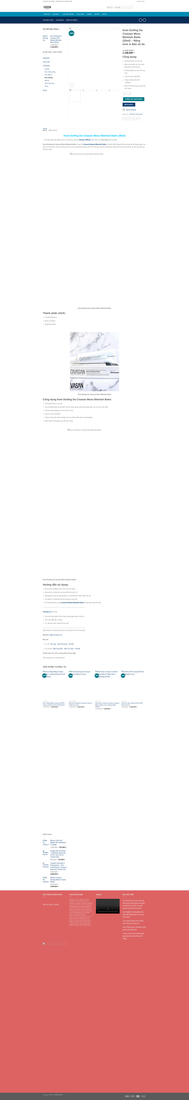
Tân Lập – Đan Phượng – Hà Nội (62, 644)
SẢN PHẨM (56, 14)
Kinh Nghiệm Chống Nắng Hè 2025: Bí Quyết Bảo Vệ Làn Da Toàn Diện (133, 914)
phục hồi (82, 921)
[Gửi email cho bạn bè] (131, 118)
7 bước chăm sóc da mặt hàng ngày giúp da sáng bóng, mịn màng (133, 936)
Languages (141, 1)
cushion (78, 903)
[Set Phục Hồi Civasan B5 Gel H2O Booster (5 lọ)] (133, 685)
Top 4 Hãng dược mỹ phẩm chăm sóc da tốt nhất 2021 (134, 928)
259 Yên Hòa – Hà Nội (51, 904)
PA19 (45, 90)
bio (77, 900)
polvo (88, 921)
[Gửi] (131, 7)
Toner (46, 86)
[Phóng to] (72, 85)
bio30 (81, 900)
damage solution (85, 906)
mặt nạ (72, 921)
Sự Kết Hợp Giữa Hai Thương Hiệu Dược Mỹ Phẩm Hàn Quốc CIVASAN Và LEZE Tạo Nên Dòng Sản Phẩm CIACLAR (134, 904)
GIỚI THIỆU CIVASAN (68, 14)
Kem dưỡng (71, 20)
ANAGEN (46, 58)
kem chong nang (86, 909)
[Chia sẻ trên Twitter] (128, 118)
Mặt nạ (47, 80)
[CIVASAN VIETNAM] (51, 7)
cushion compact (87, 903)
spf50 (71, 924)
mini (88, 918)
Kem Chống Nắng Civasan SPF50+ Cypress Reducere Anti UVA (80, 914)
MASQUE (82, 918)
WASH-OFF (86, 924)
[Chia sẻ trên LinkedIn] (138, 118)
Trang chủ (48, 20)
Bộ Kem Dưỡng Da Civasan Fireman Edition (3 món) (80, 704)
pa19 (77, 921)
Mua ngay (129, 104)
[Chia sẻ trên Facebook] (124, 118)
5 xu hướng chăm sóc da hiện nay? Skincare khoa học (133, 922)
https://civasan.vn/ (56, 635)
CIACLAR (46, 62)
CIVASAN (60, 20)
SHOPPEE (96, 14)
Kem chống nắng (50, 72)
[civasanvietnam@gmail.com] (137, 14)
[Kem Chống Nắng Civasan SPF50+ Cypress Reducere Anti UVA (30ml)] (55, 685)
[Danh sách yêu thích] (135, 7)
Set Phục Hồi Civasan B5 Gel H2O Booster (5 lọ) (132, 704)
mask (75, 918)
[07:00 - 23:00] (141, 14)
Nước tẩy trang (49, 83)
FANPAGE (89, 14)
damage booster (74, 906)
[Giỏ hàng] (145, 7)
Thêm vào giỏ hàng (133, 99)
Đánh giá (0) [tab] (52, 130)
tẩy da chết (78, 924)
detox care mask (75, 909)
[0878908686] (145, 14)
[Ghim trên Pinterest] (135, 118)
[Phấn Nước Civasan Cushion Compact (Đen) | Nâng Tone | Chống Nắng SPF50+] (107, 685)
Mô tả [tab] (45, 130)
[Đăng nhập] (140, 7)
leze (71, 918)
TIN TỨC (104, 14)
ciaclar (86, 900)
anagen (72, 900)
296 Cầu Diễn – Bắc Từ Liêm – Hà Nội (66, 649)
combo (72, 903)
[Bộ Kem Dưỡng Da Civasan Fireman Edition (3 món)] (81, 685)
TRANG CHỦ (47, 14)
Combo (47, 69)
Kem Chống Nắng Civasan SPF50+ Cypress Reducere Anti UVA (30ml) (54, 704)
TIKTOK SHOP (80, 14)
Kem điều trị (48, 74)
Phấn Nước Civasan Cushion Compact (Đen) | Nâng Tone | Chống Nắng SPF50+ (107, 704)
